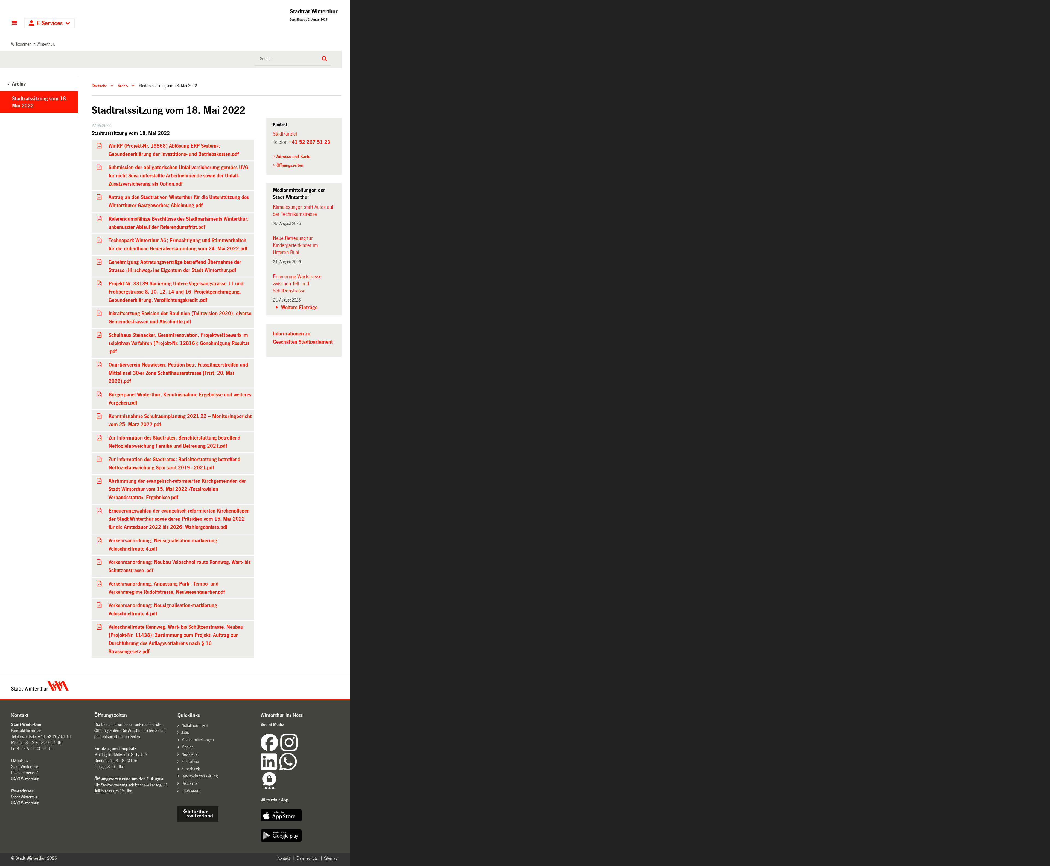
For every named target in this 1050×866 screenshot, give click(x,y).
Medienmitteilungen (197, 740)
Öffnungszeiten (289, 165)
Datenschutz (307, 858)
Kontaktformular (26, 730)
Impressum (190, 790)
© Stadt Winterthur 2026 (34, 858)
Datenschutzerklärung (199, 776)
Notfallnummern (194, 725)
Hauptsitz (20, 760)
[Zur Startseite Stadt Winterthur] (40, 689)
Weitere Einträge (299, 307)
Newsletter (190, 754)
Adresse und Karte (293, 156)
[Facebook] (270, 749)
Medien (187, 747)
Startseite (99, 85)
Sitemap (330, 858)
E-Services (49, 23)
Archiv (123, 85)
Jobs (185, 732)
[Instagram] (289, 749)
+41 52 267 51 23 (309, 142)
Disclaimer (190, 783)
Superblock (190, 768)
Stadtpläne (190, 761)
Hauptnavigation (14, 23)
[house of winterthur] (197, 820)
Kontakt (283, 858)
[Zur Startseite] (266, 16)
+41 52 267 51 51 (55, 736)
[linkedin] (270, 768)
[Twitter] (298, 749)
